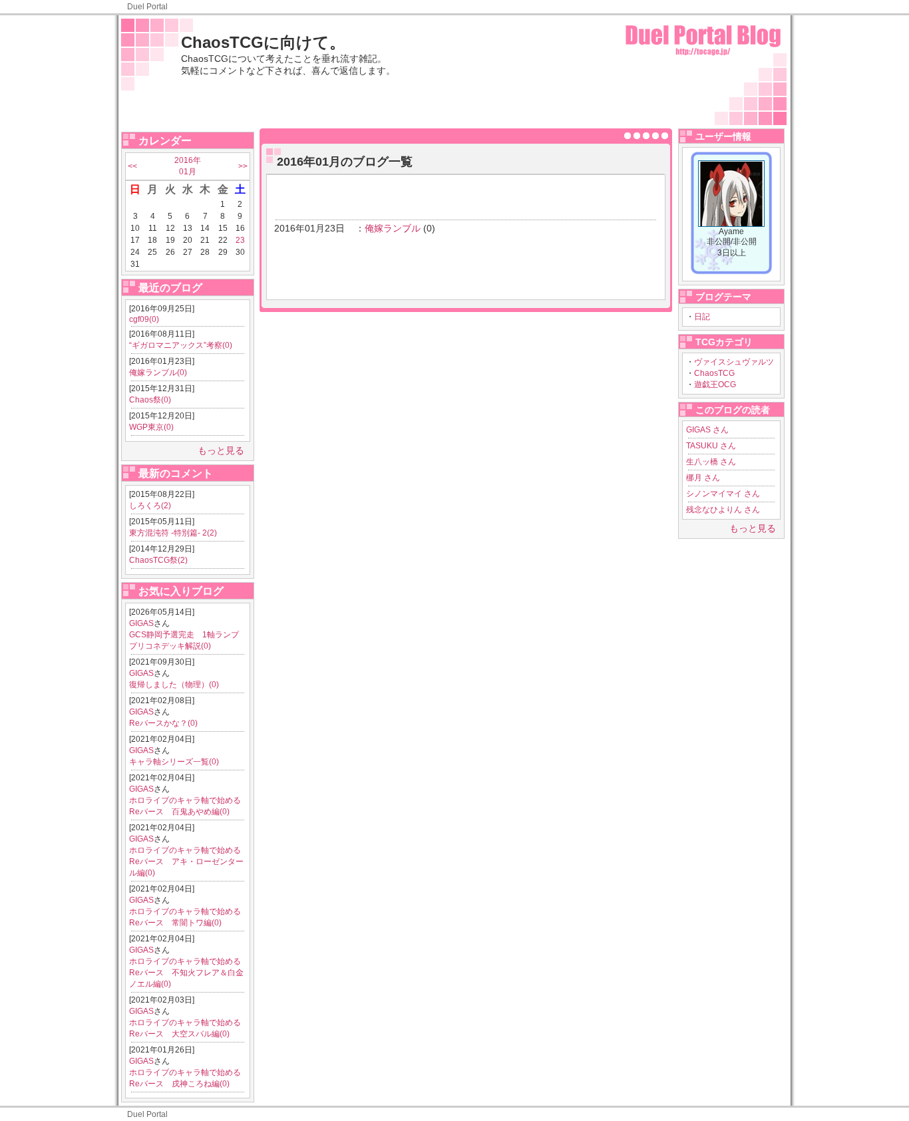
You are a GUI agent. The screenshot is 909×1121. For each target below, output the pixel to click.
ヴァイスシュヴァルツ (734, 362)
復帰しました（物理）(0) (174, 684)
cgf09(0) (144, 319)
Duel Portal (147, 6)
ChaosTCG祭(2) (158, 560)
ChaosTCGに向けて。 (263, 42)
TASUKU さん (711, 445)
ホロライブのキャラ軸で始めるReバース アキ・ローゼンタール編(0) (186, 862)
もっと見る (221, 450)
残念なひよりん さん (723, 509)
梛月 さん (703, 477)
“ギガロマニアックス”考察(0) (180, 345)
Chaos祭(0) (150, 399)
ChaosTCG (714, 373)
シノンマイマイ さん (723, 493)
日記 (702, 316)
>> (243, 166)
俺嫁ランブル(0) (158, 372)
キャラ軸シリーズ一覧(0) (174, 761)
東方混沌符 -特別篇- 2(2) (173, 533)
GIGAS (141, 623)
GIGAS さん (707, 429)
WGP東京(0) (151, 427)
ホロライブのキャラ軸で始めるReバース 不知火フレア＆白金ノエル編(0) (186, 973)
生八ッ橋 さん (711, 461)
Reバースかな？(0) (163, 723)
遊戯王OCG (715, 384)
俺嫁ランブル (393, 228)
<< (132, 166)
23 (240, 240)
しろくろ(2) (150, 505)
